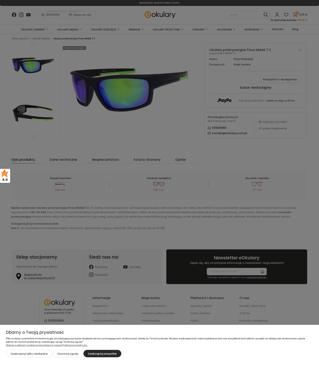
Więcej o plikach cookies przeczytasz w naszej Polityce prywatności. (47, 345)
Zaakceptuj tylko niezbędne (29, 354)
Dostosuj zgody (67, 354)
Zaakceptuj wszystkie (102, 354)
